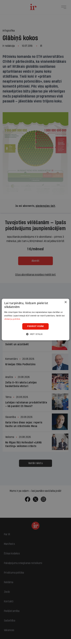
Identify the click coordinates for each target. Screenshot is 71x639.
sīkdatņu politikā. (12, 319)
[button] (35, 334)
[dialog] (35, 319)
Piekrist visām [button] (35, 326)
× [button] (65, 302)
